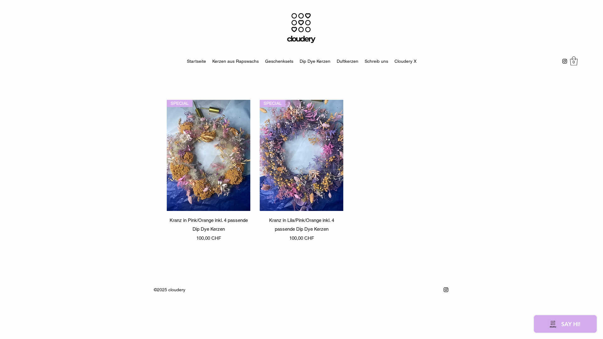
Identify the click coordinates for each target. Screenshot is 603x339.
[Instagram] (565, 61)
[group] (301, 171)
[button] (574, 61)
